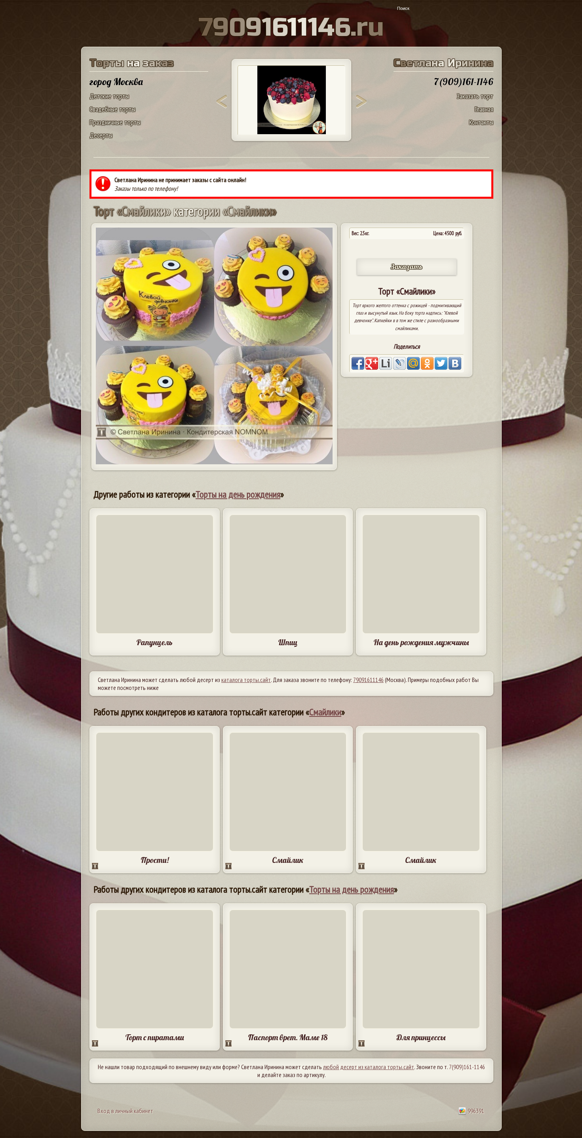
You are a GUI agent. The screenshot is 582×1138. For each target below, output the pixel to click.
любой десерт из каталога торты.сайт (368, 1067)
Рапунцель (154, 642)
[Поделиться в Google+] (371, 363)
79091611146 (368, 680)
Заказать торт (474, 96)
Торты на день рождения (238, 494)
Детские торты (109, 96)
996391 (475, 1111)
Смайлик (288, 860)
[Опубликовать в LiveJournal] (399, 363)
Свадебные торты (112, 109)
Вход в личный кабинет (125, 1111)
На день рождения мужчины (421, 642)
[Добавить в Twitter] (441, 363)
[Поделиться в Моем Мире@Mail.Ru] (413, 363)
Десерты (100, 135)
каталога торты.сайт (246, 680)
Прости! (155, 860)
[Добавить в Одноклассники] (427, 363)
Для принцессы (420, 1037)
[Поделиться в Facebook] (358, 363)
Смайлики (325, 712)
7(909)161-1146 (467, 1067)
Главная (484, 109)
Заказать (406, 266)
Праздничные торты (115, 122)
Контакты (481, 122)
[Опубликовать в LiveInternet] (385, 363)
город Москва (116, 81)
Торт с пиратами (154, 1037)
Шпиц (288, 642)
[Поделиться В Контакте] (455, 363)
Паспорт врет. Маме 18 (287, 1037)
